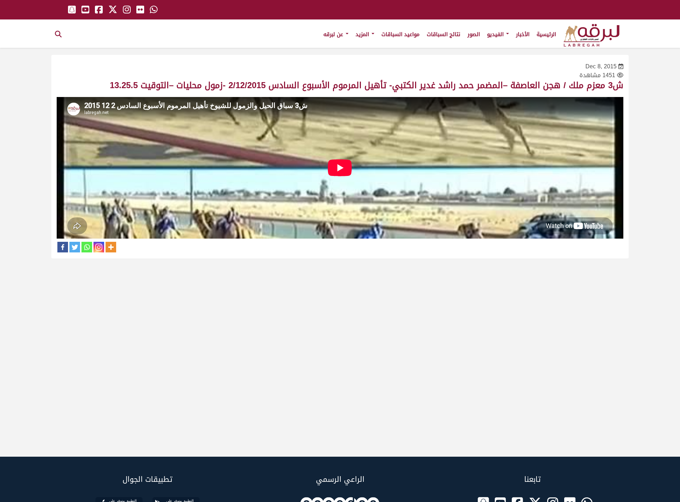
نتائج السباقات (443, 34)
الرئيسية (546, 34)
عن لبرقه (334, 34)
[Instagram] (99, 247)
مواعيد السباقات (400, 34)
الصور (474, 34)
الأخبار (522, 34)
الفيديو (496, 34)
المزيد (363, 34)
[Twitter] (74, 247)
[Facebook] (62, 247)
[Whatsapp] (86, 247)
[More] (111, 247)
